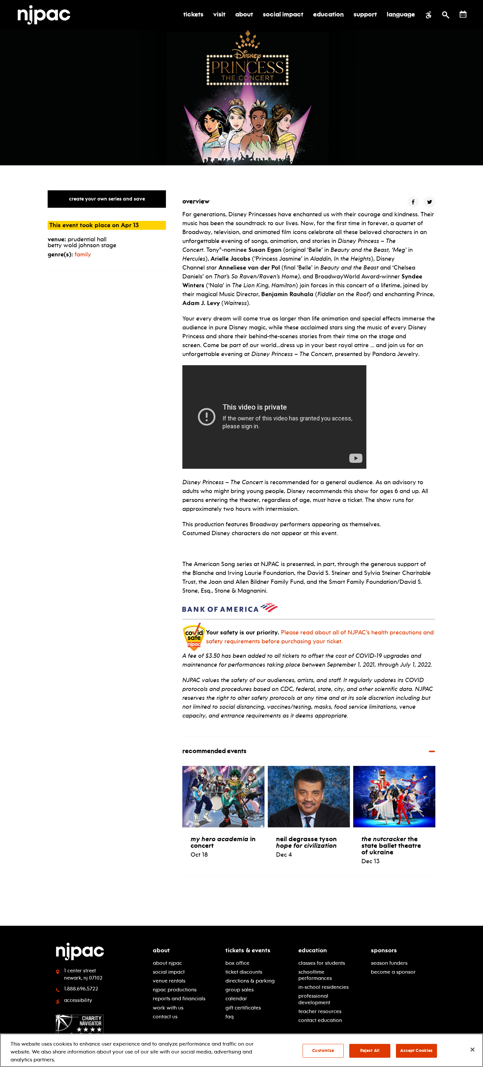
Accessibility (78, 1000)
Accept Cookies (416, 1050)
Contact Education (320, 1020)
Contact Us (165, 1016)
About (161, 950)
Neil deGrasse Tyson (306, 842)
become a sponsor (393, 972)
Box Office (237, 963)
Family (83, 254)
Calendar (236, 998)
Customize (323, 1050)
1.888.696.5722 (81, 989)
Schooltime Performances (315, 975)
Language (401, 15)
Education (312, 950)
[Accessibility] (428, 15)
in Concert (223, 842)
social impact (169, 972)
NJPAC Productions (174, 989)
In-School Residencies (323, 987)
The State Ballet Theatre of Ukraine (391, 845)
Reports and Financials (179, 998)
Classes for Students (321, 963)
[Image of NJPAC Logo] (46, 15)
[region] (241, 1050)
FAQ (229, 1016)
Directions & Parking (250, 981)
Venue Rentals (169, 981)
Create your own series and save (107, 199)
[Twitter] (429, 202)
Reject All (370, 1050)
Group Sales (239, 989)
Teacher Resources (319, 1011)
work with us (168, 1008)
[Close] (472, 1049)
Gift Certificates (243, 1008)
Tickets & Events (247, 950)
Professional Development (314, 999)
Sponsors (384, 950)
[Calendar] (463, 14)
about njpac (167, 963)
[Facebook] (413, 202)
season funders (389, 963)
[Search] (445, 15)
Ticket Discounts (243, 972)
